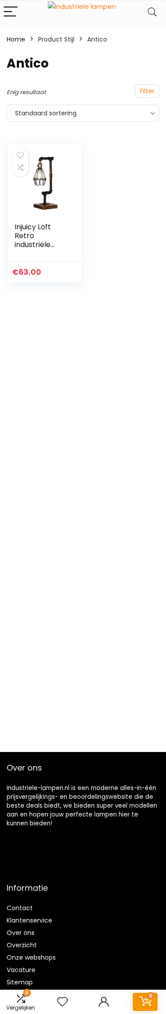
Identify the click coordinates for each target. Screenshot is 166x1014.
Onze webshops (31, 957)
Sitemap (20, 982)
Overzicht (22, 945)
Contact (20, 908)
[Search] (152, 12)
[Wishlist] (62, 1001)
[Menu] (10, 12)
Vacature (21, 969)
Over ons (21, 932)
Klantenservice (29, 920)
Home (16, 39)
